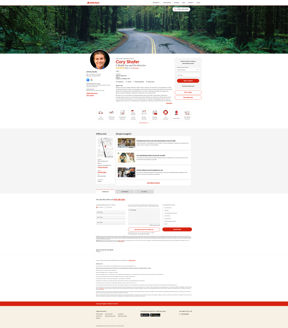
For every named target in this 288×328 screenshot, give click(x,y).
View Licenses (90, 95)
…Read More (169, 103)
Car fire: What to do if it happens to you (149, 170)
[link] (93, 2)
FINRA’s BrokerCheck (92, 93)
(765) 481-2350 (102, 172)
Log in (198, 2)
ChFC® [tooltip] (117, 71)
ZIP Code (180, 75)
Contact (190, 2)
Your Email (100, 207)
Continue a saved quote (188, 86)
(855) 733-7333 (121, 241)
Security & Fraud (109, 313)
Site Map (98, 318)
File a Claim (188, 92)
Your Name (100, 212)
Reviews (176, 2)
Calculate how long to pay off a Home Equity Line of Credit (156, 140)
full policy (101, 288)
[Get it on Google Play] (155, 315)
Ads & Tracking (99, 313)
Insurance (156, 2)
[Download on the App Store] (145, 315)
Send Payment (188, 97)
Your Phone (109, 207)
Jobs (183, 2)
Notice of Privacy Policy (110, 316)
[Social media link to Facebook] (87, 79)
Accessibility (120, 313)
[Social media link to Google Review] (91, 79)
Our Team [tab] (144, 191)
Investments (167, 2)
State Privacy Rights (122, 316)
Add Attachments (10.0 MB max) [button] (144, 229)
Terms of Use (99, 316)
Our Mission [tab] (124, 191)
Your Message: (132, 210)
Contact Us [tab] (105, 191)
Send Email (177, 229)
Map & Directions (103, 167)
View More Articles (153, 183)
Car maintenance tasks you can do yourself (150, 155)
